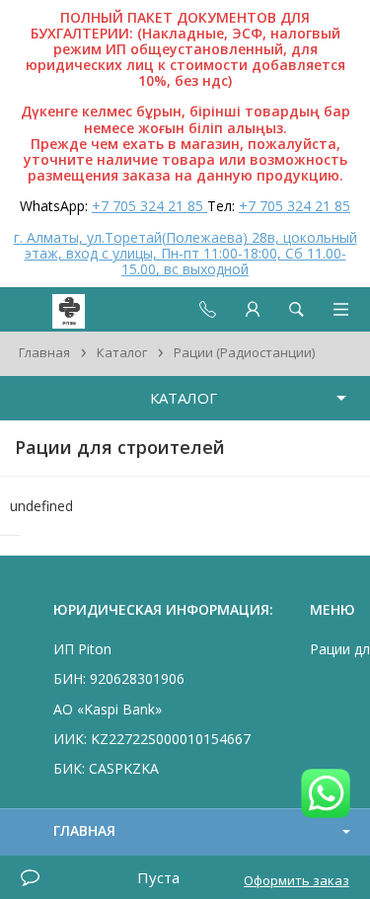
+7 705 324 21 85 (149, 205)
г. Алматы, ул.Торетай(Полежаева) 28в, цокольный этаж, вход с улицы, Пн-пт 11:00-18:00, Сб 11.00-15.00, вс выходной (185, 253)
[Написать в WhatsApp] (325, 795)
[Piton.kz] (51, 309)
